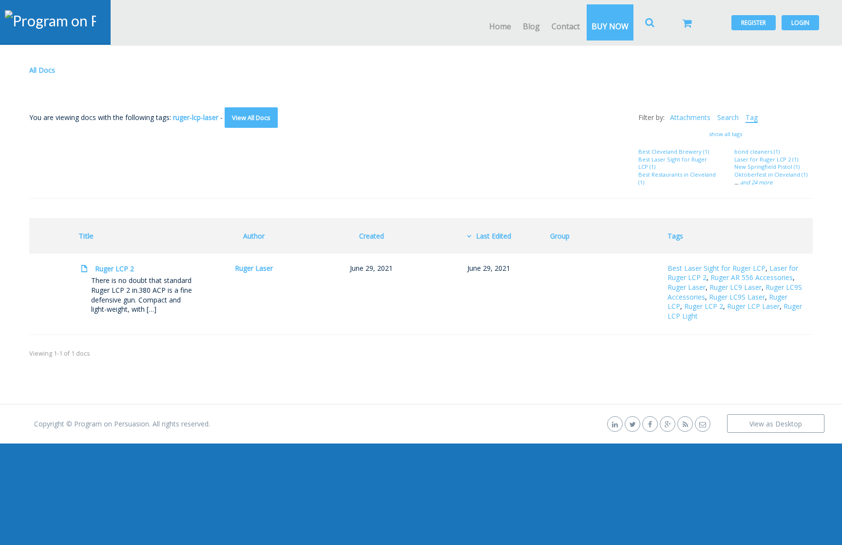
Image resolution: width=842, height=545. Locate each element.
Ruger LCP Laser (753, 306)
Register (753, 23)
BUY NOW (610, 26)
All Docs (42, 70)
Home (500, 26)
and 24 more (756, 182)
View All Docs (251, 117)
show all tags (725, 134)
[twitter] (632, 423)
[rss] (685, 423)
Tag (752, 117)
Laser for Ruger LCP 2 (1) (766, 159)
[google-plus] (667, 423)
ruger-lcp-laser (195, 117)
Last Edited (493, 236)
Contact (566, 26)
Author (254, 236)
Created (371, 236)
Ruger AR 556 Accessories (751, 277)
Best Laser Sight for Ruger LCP (716, 268)
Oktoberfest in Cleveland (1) (770, 174)
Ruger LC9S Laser (737, 297)
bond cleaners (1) (757, 151)
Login (800, 23)
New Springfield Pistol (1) (767, 166)
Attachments (690, 117)
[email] (702, 423)
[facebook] (650, 423)
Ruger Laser (254, 268)
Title (86, 236)
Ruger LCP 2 (114, 268)
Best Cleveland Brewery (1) (673, 151)
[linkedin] (615, 423)
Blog (531, 26)
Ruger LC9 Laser (735, 287)
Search (728, 117)
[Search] (650, 22)
